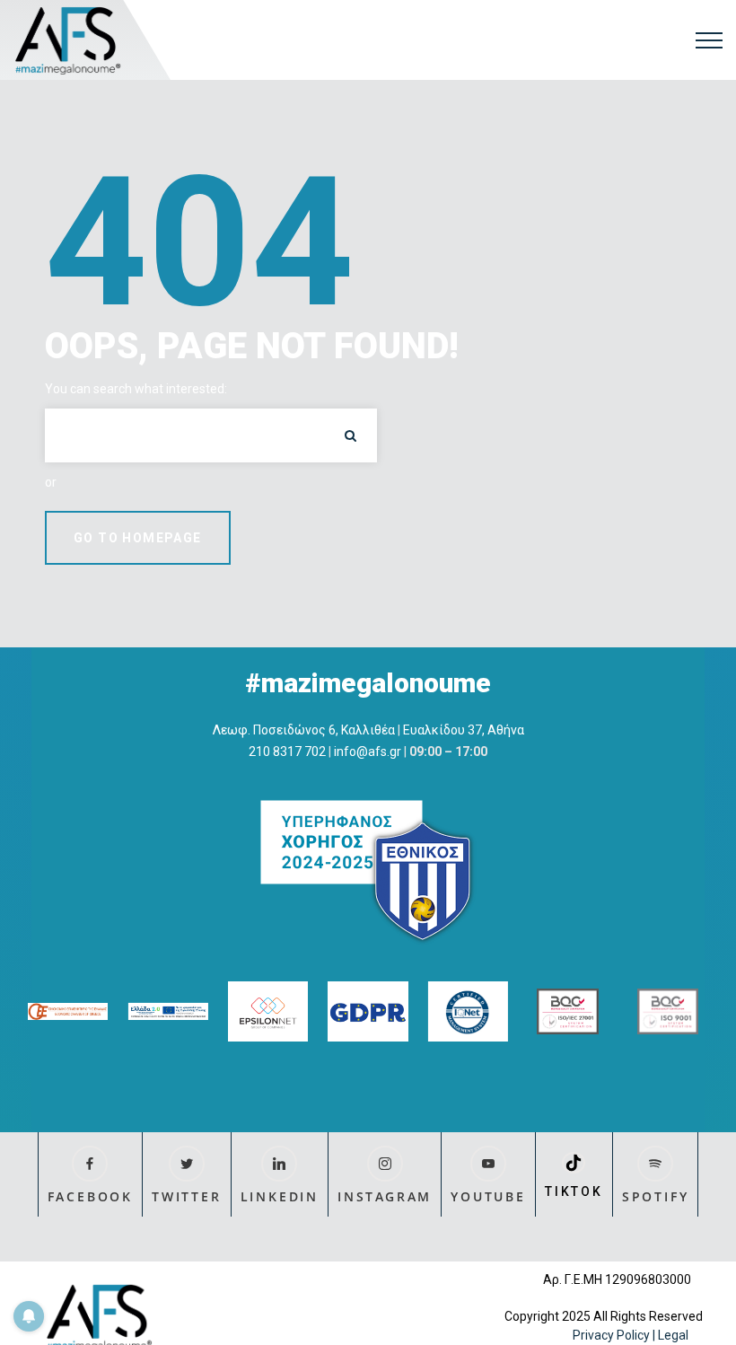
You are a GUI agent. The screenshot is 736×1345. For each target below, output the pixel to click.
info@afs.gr (367, 751)
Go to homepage (138, 538)
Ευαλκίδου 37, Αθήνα (463, 730)
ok (350, 435)
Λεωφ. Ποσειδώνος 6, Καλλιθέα (304, 730)
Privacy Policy (611, 1335)
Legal (674, 1335)
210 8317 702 (287, 751)
